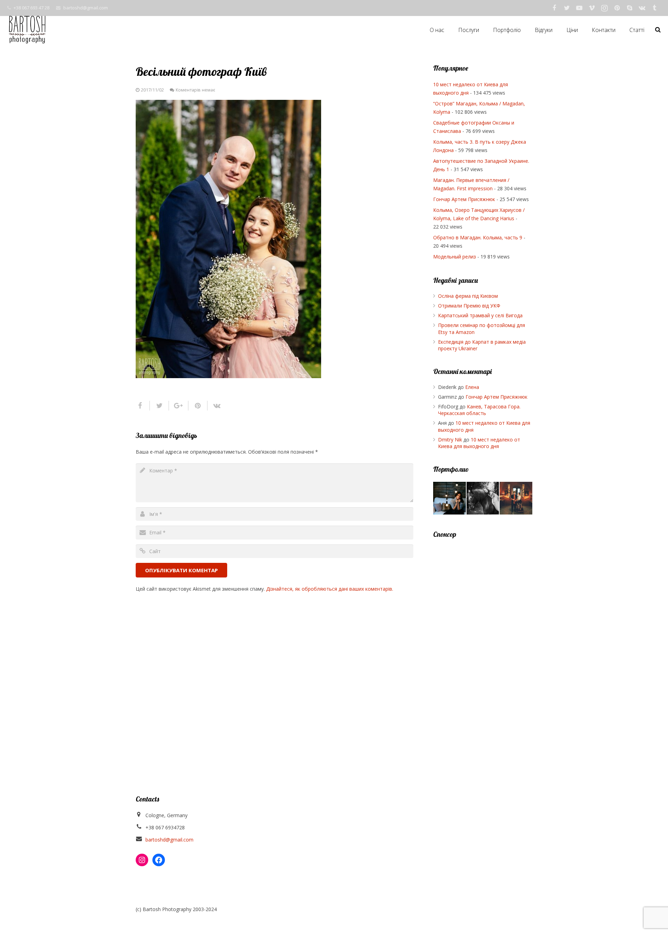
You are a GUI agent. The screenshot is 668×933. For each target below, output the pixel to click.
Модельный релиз (454, 256)
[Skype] (629, 8)
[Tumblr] (654, 8)
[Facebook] (554, 8)
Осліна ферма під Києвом (468, 296)
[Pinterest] (617, 8)
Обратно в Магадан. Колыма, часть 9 (477, 237)
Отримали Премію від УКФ (469, 305)
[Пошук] (658, 30)
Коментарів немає (195, 90)
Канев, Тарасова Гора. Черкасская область (479, 410)
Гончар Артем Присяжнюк (464, 199)
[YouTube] (579, 8)
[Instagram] (604, 8)
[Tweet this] (159, 405)
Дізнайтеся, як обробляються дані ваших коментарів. (329, 588)
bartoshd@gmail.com (85, 8)
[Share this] (143, 405)
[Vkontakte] (642, 8)
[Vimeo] (592, 8)
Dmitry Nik (450, 439)
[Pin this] (198, 405)
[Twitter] (566, 8)
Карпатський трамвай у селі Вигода (480, 315)
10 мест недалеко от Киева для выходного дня (479, 443)
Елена (472, 387)
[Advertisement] (482, 651)
